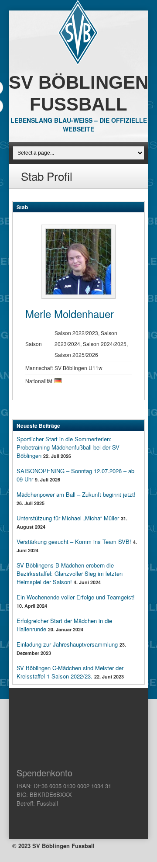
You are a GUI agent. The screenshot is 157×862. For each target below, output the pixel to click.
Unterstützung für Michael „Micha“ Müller (68, 518)
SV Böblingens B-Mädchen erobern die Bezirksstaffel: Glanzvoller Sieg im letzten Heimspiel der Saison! (70, 573)
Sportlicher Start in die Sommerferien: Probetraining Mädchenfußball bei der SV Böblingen (68, 447)
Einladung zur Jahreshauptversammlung (67, 644)
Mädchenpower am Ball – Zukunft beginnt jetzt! (76, 494)
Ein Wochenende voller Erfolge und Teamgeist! (76, 597)
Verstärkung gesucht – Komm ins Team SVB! (74, 541)
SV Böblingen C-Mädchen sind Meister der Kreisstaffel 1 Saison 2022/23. (70, 672)
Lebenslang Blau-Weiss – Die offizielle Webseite (78, 124)
